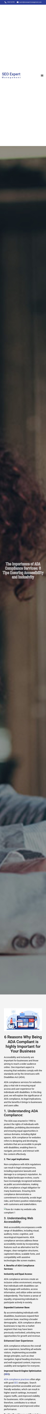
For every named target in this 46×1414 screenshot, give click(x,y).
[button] (42, 75)
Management (11, 77)
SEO (7, 1374)
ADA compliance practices (17, 1379)
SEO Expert (11, 74)
